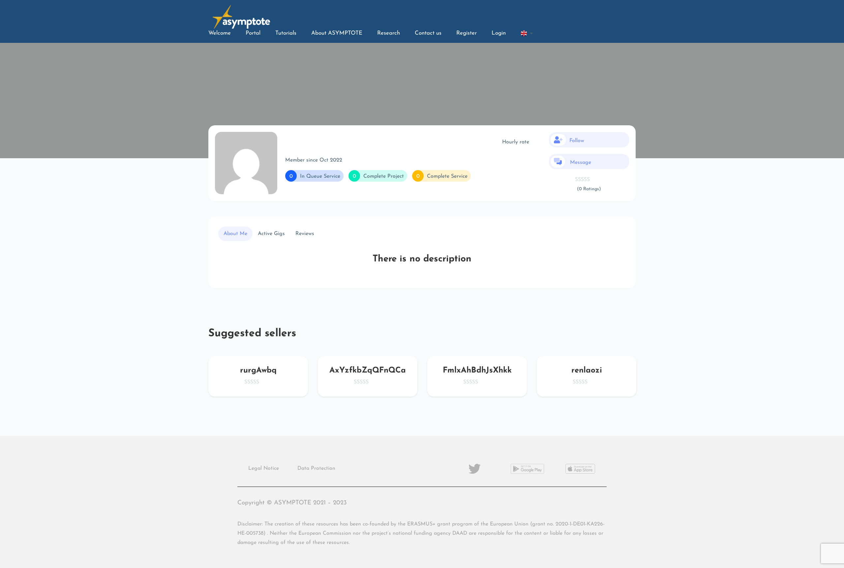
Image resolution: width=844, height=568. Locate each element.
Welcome (219, 33)
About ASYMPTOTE (336, 33)
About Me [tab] (235, 233)
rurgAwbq (258, 370)
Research (388, 33)
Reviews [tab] (304, 233)
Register (466, 33)
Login (499, 33)
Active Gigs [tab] (271, 233)
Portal (253, 33)
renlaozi (586, 370)
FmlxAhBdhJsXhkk (477, 370)
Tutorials (285, 33)
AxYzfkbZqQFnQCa (367, 370)
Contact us (428, 33)
